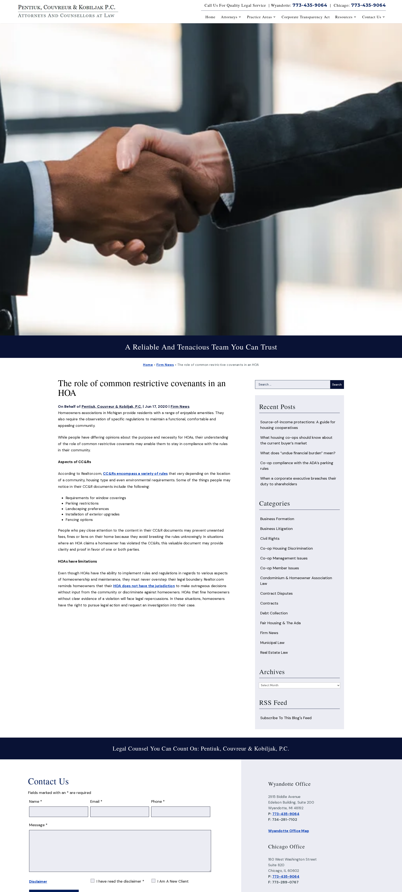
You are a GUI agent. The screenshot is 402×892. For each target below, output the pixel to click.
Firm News (180, 406)
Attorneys (229, 17)
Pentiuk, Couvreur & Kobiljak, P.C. (112, 406)
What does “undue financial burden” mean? (297, 453)
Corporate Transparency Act (306, 17)
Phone (158, 801)
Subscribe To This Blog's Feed (286, 717)
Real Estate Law (274, 652)
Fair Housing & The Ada (280, 622)
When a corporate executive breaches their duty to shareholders (298, 481)
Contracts (269, 603)
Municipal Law (272, 642)
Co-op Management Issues (284, 558)
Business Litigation (276, 528)
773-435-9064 (309, 5)
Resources (344, 17)
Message (38, 824)
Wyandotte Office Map (288, 831)
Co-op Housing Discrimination (286, 548)
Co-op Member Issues (279, 568)
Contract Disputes (276, 593)
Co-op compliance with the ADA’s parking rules (296, 465)
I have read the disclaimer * (120, 881)
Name (35, 801)
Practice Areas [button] (259, 17)
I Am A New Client (173, 881)
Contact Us (371, 17)
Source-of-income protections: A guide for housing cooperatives (297, 424)
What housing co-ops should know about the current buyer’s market (296, 440)
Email (96, 801)
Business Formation (277, 518)
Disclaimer (38, 881)
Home (210, 17)
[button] (398, 861)
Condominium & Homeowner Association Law (296, 580)
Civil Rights (270, 538)
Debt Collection (274, 613)
